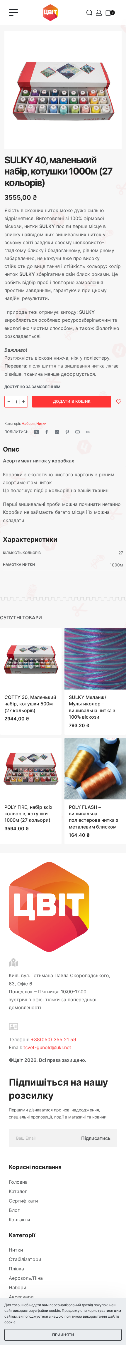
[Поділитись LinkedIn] (57, 432)
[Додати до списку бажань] (119, 401)
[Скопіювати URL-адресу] (88, 432)
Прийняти (63, 1334)
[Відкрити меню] (13, 12)
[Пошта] (77, 432)
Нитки (41, 423)
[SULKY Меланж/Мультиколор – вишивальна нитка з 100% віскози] (95, 659)
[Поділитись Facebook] (47, 432)
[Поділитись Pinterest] (67, 432)
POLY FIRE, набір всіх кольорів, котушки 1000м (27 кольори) (28, 813)
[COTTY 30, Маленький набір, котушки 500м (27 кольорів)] (31, 659)
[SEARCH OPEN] (89, 12)
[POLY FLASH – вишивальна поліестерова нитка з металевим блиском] (95, 768)
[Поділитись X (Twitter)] (36, 432)
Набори (28, 423)
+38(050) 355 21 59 (53, 1039)
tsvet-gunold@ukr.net (47, 1047)
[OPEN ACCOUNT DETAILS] (99, 12)
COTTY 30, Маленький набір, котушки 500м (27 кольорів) (30, 703)
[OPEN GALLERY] (63, 90)
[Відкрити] (121, 12)
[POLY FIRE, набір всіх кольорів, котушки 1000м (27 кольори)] (31, 768)
